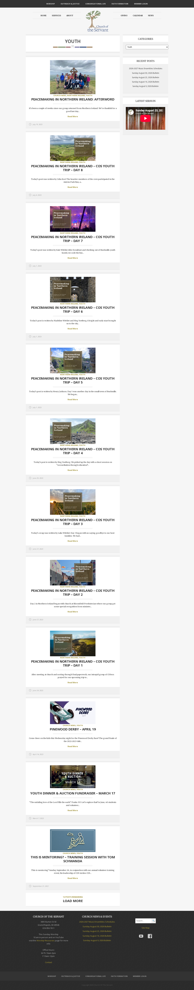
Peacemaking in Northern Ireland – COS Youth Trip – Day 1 (72, 663)
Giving (124, 15)
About (69, 15)
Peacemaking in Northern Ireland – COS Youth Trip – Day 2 (72, 592)
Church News (59, 95)
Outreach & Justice (70, 4)
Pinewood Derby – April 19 (73, 729)
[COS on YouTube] (141, 933)
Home (44, 15)
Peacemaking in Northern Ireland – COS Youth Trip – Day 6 (72, 309)
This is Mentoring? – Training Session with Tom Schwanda (73, 859)
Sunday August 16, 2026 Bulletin (145, 82)
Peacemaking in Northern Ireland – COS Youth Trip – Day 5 (72, 380)
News (151, 15)
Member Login (141, 4)
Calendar (138, 15)
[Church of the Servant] (97, 30)
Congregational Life (95, 4)
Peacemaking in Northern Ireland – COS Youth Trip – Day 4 (72, 451)
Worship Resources (46, 940)
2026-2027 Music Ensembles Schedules (145, 68)
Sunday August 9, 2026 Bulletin (145, 86)
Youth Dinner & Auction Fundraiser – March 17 (72, 793)
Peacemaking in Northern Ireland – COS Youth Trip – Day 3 (72, 521)
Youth (89, 95)
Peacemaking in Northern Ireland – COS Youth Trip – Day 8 (72, 168)
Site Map (146, 927)
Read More (73, 116)
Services (56, 15)
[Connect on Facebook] (150, 933)
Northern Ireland (76, 95)
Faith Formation (120, 4)
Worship (50, 4)
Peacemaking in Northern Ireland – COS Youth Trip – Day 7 (72, 238)
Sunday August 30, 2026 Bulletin (145, 73)
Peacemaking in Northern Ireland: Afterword (72, 99)
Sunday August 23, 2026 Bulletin (145, 77)
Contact (48, 962)
